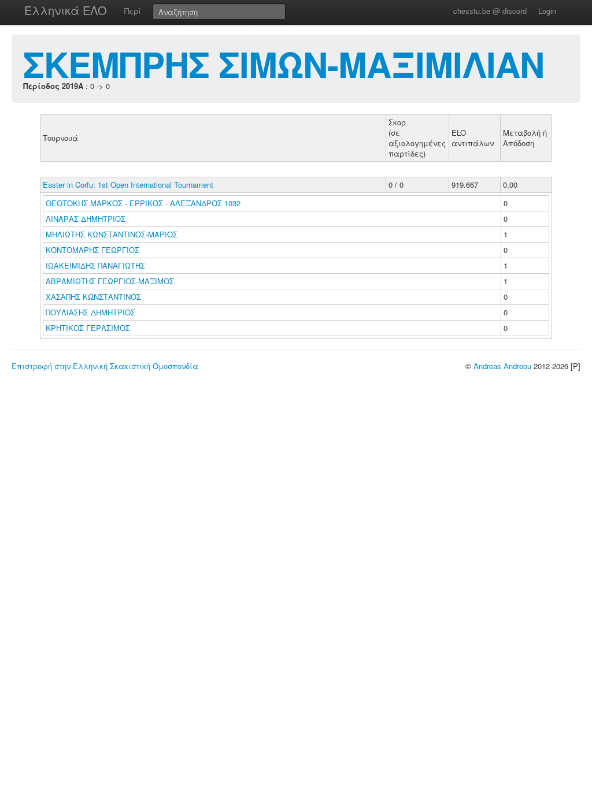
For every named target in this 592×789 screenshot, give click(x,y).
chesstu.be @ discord (490, 10)
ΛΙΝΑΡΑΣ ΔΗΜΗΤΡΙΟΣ (87, 218)
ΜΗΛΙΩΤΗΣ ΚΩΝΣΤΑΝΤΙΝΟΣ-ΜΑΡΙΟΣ (113, 234)
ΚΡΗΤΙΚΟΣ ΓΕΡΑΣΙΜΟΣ (89, 327)
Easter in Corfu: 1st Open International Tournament (128, 184)
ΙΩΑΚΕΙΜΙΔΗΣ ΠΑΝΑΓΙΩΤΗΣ (96, 265)
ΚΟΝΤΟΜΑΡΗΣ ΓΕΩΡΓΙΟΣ (94, 249)
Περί (132, 10)
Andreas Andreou (502, 365)
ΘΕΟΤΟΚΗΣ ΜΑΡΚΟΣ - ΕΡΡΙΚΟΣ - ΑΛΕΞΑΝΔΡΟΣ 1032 (143, 203)
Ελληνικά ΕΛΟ (65, 10)
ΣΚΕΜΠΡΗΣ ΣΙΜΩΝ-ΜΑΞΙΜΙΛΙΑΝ (283, 63)
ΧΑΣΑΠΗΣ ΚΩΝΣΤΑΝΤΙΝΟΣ (94, 296)
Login (547, 10)
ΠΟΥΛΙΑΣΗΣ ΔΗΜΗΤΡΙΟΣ (92, 312)
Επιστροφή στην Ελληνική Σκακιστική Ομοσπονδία (105, 365)
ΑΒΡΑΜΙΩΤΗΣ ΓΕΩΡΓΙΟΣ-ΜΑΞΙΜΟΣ (111, 281)
